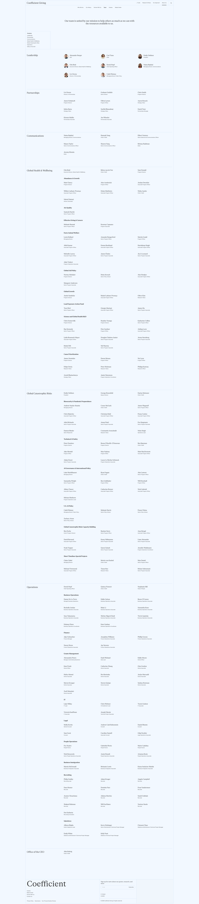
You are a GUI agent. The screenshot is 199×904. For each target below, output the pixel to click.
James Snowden (69, 359)
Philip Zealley (68, 779)
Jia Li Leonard (143, 254)
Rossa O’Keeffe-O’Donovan (110, 443)
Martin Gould (142, 237)
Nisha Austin (142, 191)
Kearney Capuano (107, 225)
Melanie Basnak (69, 225)
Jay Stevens (105, 645)
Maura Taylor (68, 144)
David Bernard (69, 540)
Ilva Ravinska (105, 675)
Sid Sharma (105, 346)
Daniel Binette (143, 725)
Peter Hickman (106, 367)
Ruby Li (103, 608)
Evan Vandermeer (144, 788)
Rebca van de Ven (107, 170)
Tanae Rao (104, 569)
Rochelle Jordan (69, 608)
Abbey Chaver (69, 489)
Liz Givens (73, 74)
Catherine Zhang (106, 666)
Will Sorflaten (106, 804)
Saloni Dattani (69, 199)
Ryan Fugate (105, 473)
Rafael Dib (67, 346)
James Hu (141, 308)
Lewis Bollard (68, 237)
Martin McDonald (70, 767)
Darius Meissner (143, 393)
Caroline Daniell (106, 733)
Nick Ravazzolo (69, 754)
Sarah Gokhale (143, 796)
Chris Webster (106, 704)
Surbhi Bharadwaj (107, 109)
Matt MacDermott (144, 452)
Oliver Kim (141, 296)
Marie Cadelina (143, 746)
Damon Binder (69, 431)
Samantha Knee (143, 608)
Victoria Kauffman (70, 712)
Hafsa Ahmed (68, 675)
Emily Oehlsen (149, 55)
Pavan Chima (142, 510)
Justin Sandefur (69, 296)
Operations (29, 45)
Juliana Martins (106, 796)
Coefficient (46, 884)
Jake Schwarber (69, 637)
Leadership (29, 35)
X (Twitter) (103, 894)
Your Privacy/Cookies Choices (49, 901)
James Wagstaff (143, 406)
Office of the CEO (31, 46)
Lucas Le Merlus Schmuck (110, 460)
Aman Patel (105, 422)
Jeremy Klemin (69, 152)
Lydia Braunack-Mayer (72, 338)
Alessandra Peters (70, 658)
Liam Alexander (143, 540)
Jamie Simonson (106, 375)
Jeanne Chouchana (70, 796)
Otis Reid (73, 65)
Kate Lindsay (105, 624)
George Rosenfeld (107, 393)
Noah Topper (68, 548)
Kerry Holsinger (106, 825)
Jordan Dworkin (143, 183)
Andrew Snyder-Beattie (72, 406)
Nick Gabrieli (142, 489)
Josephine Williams (107, 637)
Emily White (68, 834)
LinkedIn (103, 896)
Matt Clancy (68, 183)
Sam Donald (142, 170)
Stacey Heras (68, 645)
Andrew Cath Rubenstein (109, 725)
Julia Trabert (68, 262)
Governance (37, 901)
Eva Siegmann (143, 422)
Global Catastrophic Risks (33, 43)
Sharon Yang (105, 144)
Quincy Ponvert (106, 587)
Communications (31, 39)
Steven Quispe (106, 683)
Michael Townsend (70, 569)
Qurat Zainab (105, 548)
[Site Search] (171, 3)
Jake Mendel (68, 452)
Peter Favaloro (69, 443)
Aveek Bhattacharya (71, 375)
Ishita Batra (68, 109)
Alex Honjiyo (142, 275)
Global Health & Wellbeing (33, 41)
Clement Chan (143, 825)
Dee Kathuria (68, 813)
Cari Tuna (110, 55)
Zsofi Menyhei (69, 691)
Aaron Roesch (143, 101)
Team (105, 7)
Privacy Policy (30, 901)
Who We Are (80, 7)
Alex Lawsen (142, 473)
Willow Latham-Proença (72, 191)
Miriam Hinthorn (70, 498)
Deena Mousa (105, 359)
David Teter (142, 109)
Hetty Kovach (105, 275)
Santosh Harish (69, 212)
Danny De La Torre (70, 599)
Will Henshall (142, 481)
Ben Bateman (142, 443)
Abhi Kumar (68, 245)
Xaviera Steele (143, 804)
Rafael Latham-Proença (109, 296)
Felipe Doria (68, 367)
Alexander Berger (76, 55)
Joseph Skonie (106, 712)
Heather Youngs (106, 321)
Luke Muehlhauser (70, 473)
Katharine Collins (144, 321)
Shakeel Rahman (69, 804)
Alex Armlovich (106, 183)
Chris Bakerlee (69, 414)
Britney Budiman (144, 144)
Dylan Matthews (106, 191)
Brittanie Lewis (106, 767)
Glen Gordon (142, 666)
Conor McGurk (106, 406)
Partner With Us (97, 7)
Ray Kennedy (68, 329)
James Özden (105, 254)
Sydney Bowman (143, 683)
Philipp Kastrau (143, 367)
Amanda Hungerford (108, 237)
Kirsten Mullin (69, 118)
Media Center (118, 7)
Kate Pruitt (67, 666)
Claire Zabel (68, 561)
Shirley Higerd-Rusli (108, 616)
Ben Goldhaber (106, 481)
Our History (88, 7)
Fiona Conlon (142, 414)
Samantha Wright (70, 481)
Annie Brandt (105, 754)
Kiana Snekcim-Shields (146, 767)
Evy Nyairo (67, 746)
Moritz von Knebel (107, 561)
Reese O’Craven (143, 599)
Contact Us (29, 896)
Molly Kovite (68, 725)
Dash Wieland (105, 658)
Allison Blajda (68, 825)
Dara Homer (68, 788)
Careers (110, 7)
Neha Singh (142, 431)
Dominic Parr (105, 788)
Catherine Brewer (107, 489)
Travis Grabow (143, 704)
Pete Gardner (105, 329)
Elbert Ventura (143, 136)
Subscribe (131, 887)
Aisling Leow (142, 329)
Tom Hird (67, 308)
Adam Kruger (105, 779)
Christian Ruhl (106, 414)
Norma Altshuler (69, 275)
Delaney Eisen (69, 624)
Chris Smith (142, 92)
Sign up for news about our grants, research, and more (117, 882)
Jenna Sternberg (143, 338)
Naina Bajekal (148, 65)
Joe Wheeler (105, 118)
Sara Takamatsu (69, 616)
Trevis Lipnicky (143, 616)
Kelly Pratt (104, 834)
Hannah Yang (105, 136)
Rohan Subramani (144, 569)
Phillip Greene (143, 637)
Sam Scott (67, 733)
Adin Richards (69, 422)
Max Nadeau (105, 452)
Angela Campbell (144, 779)
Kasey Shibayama (107, 540)
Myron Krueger (69, 683)
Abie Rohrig (68, 852)
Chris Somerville (69, 321)
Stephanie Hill (143, 587)
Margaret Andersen (70, 283)
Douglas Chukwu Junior (109, 338)
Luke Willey (68, 704)
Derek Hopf (111, 65)
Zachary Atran (69, 519)
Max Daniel (142, 561)
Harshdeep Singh (144, 245)
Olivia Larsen (105, 101)
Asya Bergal (142, 531)
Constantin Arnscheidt (109, 431)
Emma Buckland (106, 245)
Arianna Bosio (143, 754)
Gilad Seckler (142, 733)
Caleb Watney (111, 74)
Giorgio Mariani (106, 308)
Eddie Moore (142, 658)
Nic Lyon (141, 359)
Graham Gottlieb (106, 92)
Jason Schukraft (69, 101)
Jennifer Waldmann (145, 548)
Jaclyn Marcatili (143, 675)
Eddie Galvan (105, 599)
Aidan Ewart (68, 460)
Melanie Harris (106, 510)
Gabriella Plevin (106, 746)
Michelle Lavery (69, 254)
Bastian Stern (105, 531)
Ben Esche (67, 531)
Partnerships (30, 37)
